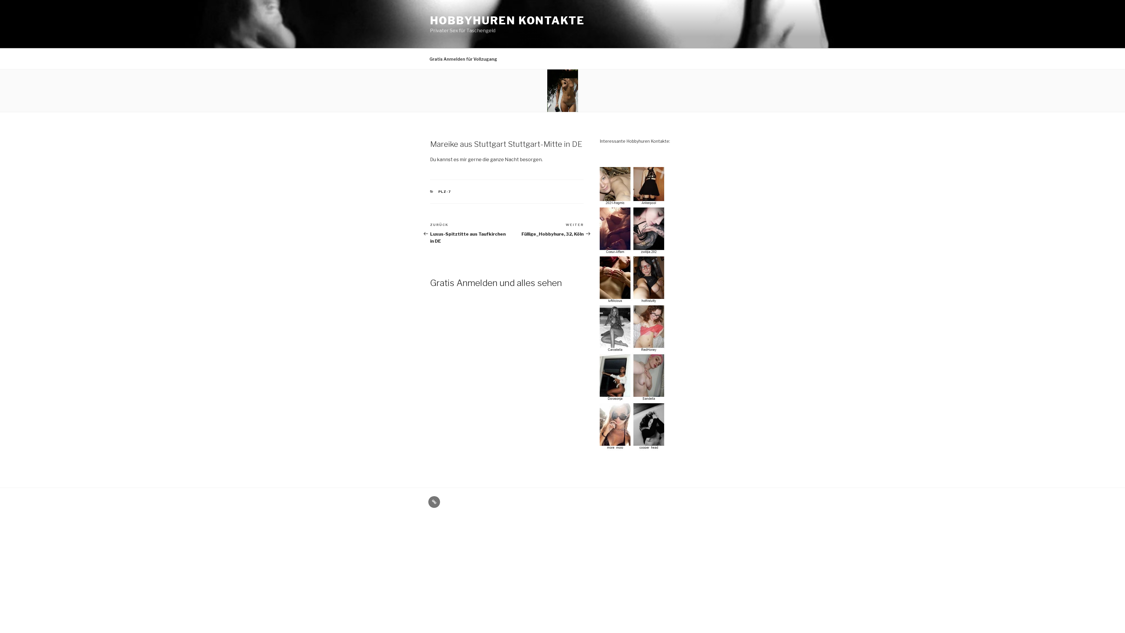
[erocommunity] (633, 447)
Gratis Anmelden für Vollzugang (463, 59)
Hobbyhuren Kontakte (507, 20)
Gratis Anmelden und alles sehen (496, 283)
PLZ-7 (444, 192)
